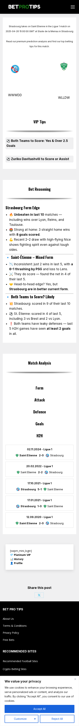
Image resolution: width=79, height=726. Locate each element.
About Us (8, 618)
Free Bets (8, 640)
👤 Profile (16, 563)
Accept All (39, 708)
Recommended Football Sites (20, 661)
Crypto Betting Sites (14, 669)
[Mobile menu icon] (72, 7)
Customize (20, 718)
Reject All (57, 718)
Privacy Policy (11, 632)
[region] (39, 701)
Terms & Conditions (15, 625)
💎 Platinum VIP (20, 555)
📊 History (17, 559)
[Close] (75, 679)
